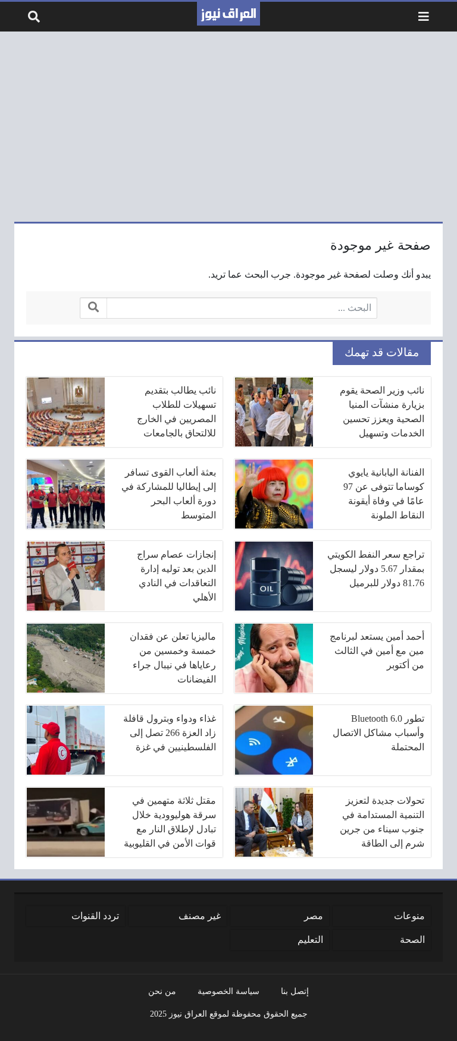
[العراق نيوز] (228, 14)
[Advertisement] (228, 126)
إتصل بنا (295, 991)
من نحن (162, 991)
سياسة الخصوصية (228, 991)
